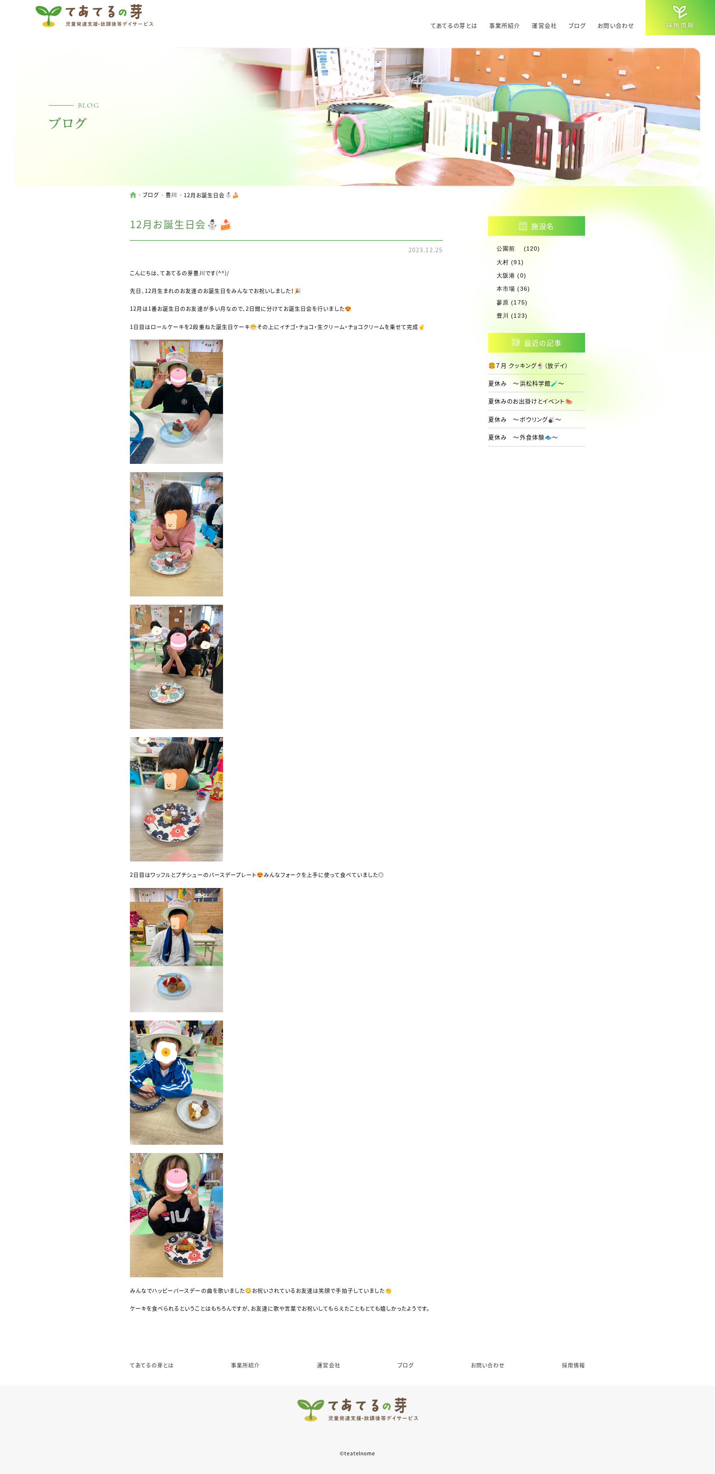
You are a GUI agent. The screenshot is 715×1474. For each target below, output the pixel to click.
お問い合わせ (615, 25)
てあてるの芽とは (454, 25)
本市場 (506, 288)
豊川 (171, 194)
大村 (503, 262)
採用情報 (573, 1365)
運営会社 (544, 25)
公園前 (509, 248)
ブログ (577, 25)
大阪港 (506, 275)
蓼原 (503, 302)
